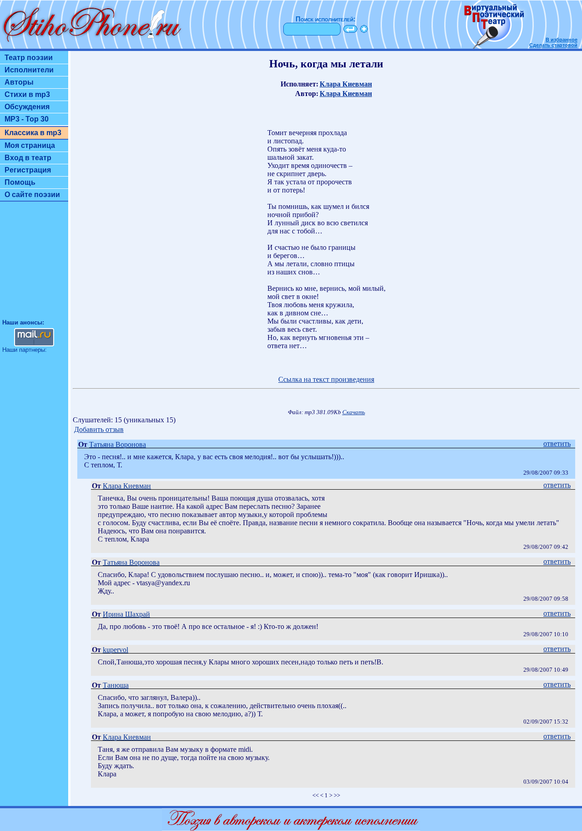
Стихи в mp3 (27, 94)
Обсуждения (27, 107)
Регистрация (28, 170)
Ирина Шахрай (126, 614)
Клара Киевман (346, 84)
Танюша (116, 685)
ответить (557, 443)
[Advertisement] (34, 264)
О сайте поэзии (32, 194)
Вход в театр (28, 158)
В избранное (561, 39)
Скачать (353, 412)
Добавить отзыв (99, 429)
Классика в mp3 (33, 133)
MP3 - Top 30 (27, 119)
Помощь (20, 182)
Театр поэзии (29, 57)
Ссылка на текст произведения (326, 379)
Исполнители (29, 70)
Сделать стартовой (553, 45)
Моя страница (30, 145)
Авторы (19, 82)
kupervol (115, 650)
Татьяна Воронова (117, 444)
